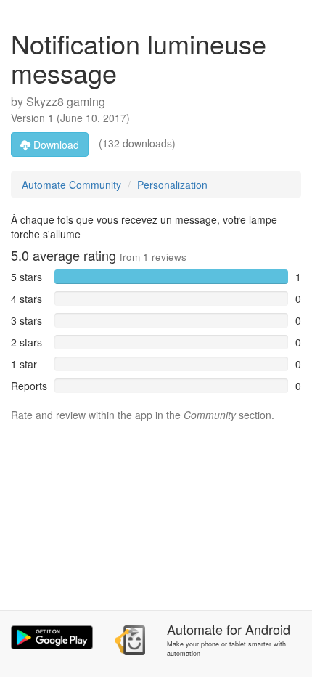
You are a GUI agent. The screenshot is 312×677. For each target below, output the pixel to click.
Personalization (172, 184)
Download (54, 144)
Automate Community (71, 184)
